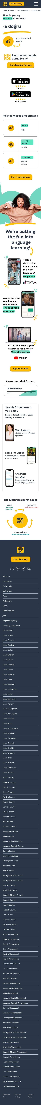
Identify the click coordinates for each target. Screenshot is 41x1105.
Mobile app (7, 591)
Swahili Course (9, 905)
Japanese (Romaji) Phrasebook (15, 1003)
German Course (9, 807)
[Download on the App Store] (20, 81)
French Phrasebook (11, 959)
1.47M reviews (20, 101)
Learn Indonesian (10, 689)
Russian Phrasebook (11, 1042)
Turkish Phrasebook (11, 1076)
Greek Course (8, 812)
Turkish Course (23, 11)
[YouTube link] (23, 568)
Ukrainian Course (10, 924)
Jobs (4, 615)
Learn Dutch (8, 650)
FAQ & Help (7, 586)
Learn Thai (7, 758)
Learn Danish (8, 645)
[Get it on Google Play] (20, 94)
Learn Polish (8, 723)
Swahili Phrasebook (11, 1062)
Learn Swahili (8, 748)
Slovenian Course (10, 890)
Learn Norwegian (10, 713)
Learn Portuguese (10, 728)
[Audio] (8, 41)
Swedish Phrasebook (11, 1067)
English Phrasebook (11, 954)
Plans (5, 596)
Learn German (8, 664)
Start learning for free (21, 65)
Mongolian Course (10, 856)
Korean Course (9, 851)
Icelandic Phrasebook (11, 983)
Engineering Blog (10, 620)
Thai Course (8, 915)
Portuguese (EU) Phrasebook (15, 1037)
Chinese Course (9, 782)
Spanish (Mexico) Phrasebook (15, 1052)
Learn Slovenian (9, 738)
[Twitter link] (17, 568)
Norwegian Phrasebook (12, 1018)
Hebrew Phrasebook (11, 973)
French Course (9, 802)
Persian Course (9, 865)
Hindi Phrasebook (10, 978)
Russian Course (9, 885)
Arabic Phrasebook (10, 934)
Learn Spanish (8, 743)
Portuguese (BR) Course (13, 875)
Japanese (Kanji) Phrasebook (14, 998)
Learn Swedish (9, 753)
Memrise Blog (8, 610)
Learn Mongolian (10, 709)
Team (5, 606)
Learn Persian (8, 718)
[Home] (7, 57)
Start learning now (20, 177)
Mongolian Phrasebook (12, 1013)
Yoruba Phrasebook (11, 1086)
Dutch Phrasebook (10, 949)
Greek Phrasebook (10, 968)
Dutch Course (8, 792)
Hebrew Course (9, 816)
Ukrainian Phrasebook (12, 1081)
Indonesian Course (10, 831)
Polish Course (8, 870)
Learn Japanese (9, 699)
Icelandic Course (9, 826)
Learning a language (11, 625)
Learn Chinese (8, 640)
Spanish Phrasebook (11, 1057)
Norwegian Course (10, 861)
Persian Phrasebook (11, 1022)
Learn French (8, 660)
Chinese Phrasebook (11, 939)
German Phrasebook (11, 964)
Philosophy (7, 601)
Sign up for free (20, 368)
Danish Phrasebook (11, 944)
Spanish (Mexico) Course (13, 895)
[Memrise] (4, 4)
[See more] (36, 4)
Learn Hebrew (8, 674)
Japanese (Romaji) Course (13, 846)
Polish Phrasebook (10, 1027)
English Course (9, 797)
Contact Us (7, 581)
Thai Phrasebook (10, 1071)
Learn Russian (8, 733)
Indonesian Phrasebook (12, 988)
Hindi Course (8, 821)
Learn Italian (8, 694)
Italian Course (8, 836)
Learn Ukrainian (9, 767)
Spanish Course (9, 900)
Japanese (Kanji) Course (12, 841)
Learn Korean (8, 704)
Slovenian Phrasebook (12, 1047)
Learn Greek (8, 669)
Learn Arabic (8, 635)
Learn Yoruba (8, 772)
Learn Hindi (7, 679)
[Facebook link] (12, 568)
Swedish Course (9, 910)
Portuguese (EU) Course (13, 880)
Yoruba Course (9, 929)
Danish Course (9, 787)
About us (6, 576)
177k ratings (20, 88)
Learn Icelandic (9, 684)
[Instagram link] (29, 568)
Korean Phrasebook (11, 1008)
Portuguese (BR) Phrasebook (15, 1032)
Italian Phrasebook (10, 993)
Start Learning (16, 4)
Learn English (8, 655)
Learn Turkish (8, 11)
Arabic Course (8, 777)
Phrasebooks (8, 630)
